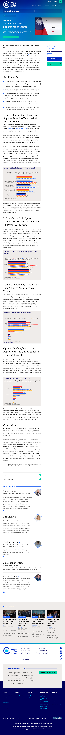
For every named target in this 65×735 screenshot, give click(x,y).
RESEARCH (5, 29)
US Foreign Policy (51, 46)
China (48, 54)
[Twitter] (4, 510)
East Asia (49, 53)
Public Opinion (50, 48)
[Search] (60, 1)
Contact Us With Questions (45, 658)
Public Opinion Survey (8, 31)
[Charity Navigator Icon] (57, 718)
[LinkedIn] (4, 592)
